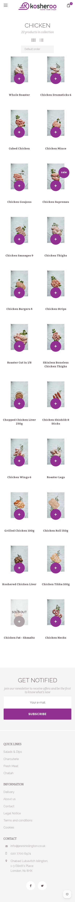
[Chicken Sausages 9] (19, 230)
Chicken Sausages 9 (19, 255)
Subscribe (37, 714)
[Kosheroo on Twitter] (42, 885)
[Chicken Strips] (55, 284)
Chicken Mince (55, 148)
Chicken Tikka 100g (56, 584)
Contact (8, 806)
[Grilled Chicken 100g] (19, 505)
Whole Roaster (19, 95)
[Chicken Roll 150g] (55, 505)
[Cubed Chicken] (19, 123)
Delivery (8, 792)
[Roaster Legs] (55, 452)
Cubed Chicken (19, 148)
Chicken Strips (55, 309)
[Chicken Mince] (55, 123)
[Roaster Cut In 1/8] (19, 337)
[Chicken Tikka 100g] (55, 559)
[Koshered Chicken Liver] (19, 559)
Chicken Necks (55, 637)
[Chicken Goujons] (19, 176)
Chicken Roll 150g (55, 530)
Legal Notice (12, 813)
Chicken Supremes (55, 202)
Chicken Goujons (19, 202)
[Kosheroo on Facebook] (30, 885)
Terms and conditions (17, 820)
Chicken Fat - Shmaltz (19, 637)
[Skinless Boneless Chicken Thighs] (55, 337)
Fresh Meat (10, 766)
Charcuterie (11, 759)
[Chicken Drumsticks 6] (55, 69)
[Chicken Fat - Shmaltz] (19, 612)
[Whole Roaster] (19, 69)
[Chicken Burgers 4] (19, 284)
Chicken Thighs (55, 255)
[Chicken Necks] (55, 612)
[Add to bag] (19, 78)
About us (9, 799)
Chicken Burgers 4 (19, 309)
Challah (8, 773)
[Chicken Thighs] (55, 230)
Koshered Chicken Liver (19, 584)
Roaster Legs (56, 477)
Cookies (8, 827)
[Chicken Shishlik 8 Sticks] (55, 394)
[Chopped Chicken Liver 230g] (19, 394)
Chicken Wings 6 (19, 477)
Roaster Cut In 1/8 (19, 362)
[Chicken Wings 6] (19, 452)
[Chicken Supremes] (55, 176)
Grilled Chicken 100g (19, 530)
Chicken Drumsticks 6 (55, 95)
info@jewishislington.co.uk (28, 846)
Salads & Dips (12, 751)
